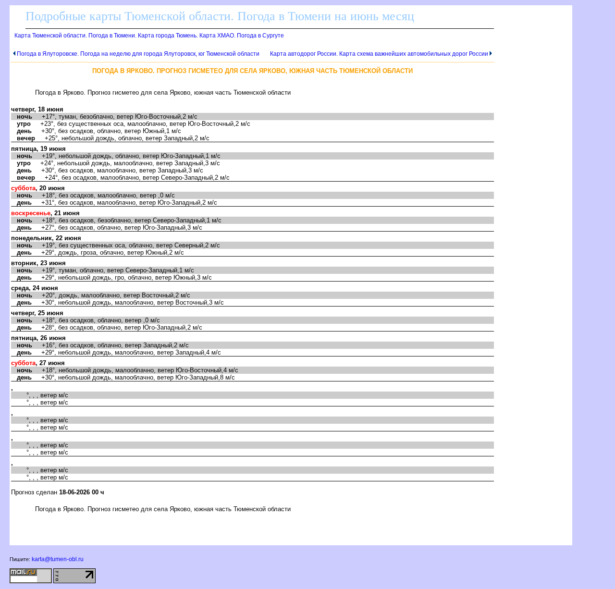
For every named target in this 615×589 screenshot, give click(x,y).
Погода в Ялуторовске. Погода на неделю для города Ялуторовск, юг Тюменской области (138, 53)
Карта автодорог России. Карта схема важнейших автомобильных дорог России (379, 53)
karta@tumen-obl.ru (58, 559)
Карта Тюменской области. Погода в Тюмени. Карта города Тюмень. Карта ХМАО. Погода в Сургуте (149, 35)
